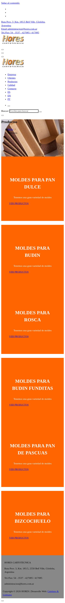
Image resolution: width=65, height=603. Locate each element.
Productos (12, 81)
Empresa (12, 74)
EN (9, 95)
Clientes (11, 78)
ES (9, 92)
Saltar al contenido (10, 3)
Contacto (12, 88)
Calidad (11, 85)
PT (9, 99)
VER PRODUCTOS (19, 203)
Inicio (10, 129)
